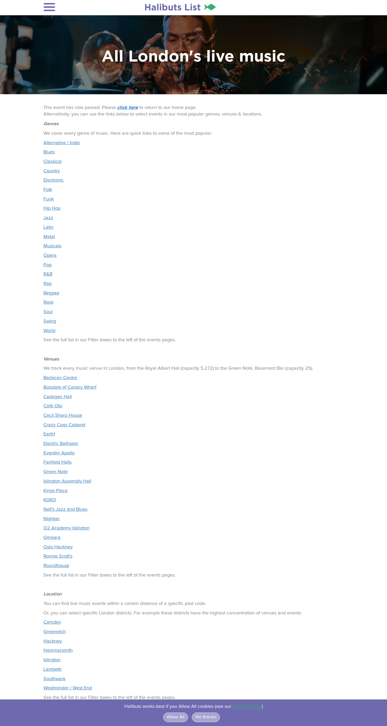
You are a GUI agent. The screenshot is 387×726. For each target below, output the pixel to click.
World (49, 330)
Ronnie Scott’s (57, 556)
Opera (50, 255)
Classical (52, 161)
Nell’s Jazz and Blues (65, 509)
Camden (52, 622)
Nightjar (51, 519)
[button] (78, 7)
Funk (48, 199)
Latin (48, 227)
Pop (47, 265)
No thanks (205, 717)
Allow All (176, 717)
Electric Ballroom (60, 443)
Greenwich (54, 631)
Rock (48, 302)
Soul (48, 311)
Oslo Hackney (58, 547)
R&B (47, 274)
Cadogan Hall (57, 396)
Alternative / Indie (61, 143)
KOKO (49, 500)
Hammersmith (58, 650)
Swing (49, 321)
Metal (49, 236)
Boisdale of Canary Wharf (69, 387)
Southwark (54, 679)
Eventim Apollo (59, 453)
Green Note (55, 471)
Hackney (52, 641)
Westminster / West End (67, 688)
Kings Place (55, 490)
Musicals (52, 246)
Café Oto (52, 406)
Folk (47, 189)
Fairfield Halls (57, 462)
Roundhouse (56, 565)
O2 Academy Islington (66, 528)
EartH (49, 434)
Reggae (51, 293)
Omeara (52, 537)
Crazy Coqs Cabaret (64, 425)
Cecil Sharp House (62, 415)
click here (127, 107)
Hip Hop (52, 208)
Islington (52, 660)
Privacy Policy (247, 706)
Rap (47, 283)
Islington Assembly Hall (67, 481)
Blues (49, 152)
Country (51, 171)
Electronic (53, 180)
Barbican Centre (60, 377)
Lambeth (52, 669)
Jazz (48, 218)
